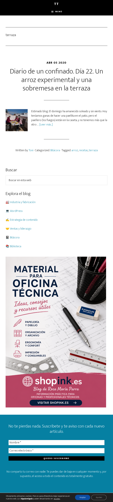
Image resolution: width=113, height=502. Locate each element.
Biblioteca (15, 246)
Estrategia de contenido (24, 219)
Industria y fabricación (22, 202)
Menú (58, 11)
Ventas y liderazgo (20, 228)
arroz (75, 150)
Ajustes (99, 497)
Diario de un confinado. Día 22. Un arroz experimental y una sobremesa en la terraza (56, 80)
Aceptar (82, 497)
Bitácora (55, 150)
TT (56, 4)
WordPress (16, 211)
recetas (83, 150)
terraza (93, 150)
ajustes (57, 498)
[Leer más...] (46, 124)
